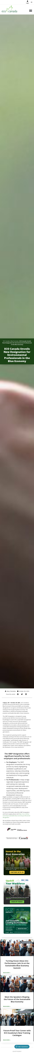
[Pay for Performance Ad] (17, 904)
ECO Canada (6, 341)
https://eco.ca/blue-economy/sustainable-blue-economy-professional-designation (16, 815)
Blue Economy (14, 341)
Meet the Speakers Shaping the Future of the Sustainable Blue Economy (17, 999)
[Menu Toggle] (30, 11)
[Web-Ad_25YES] (17, 875)
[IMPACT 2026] (17, 933)
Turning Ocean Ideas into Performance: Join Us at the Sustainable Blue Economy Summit (17, 964)
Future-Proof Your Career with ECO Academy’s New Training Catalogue (17, 1033)
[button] (18, 694)
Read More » (6, 972)
